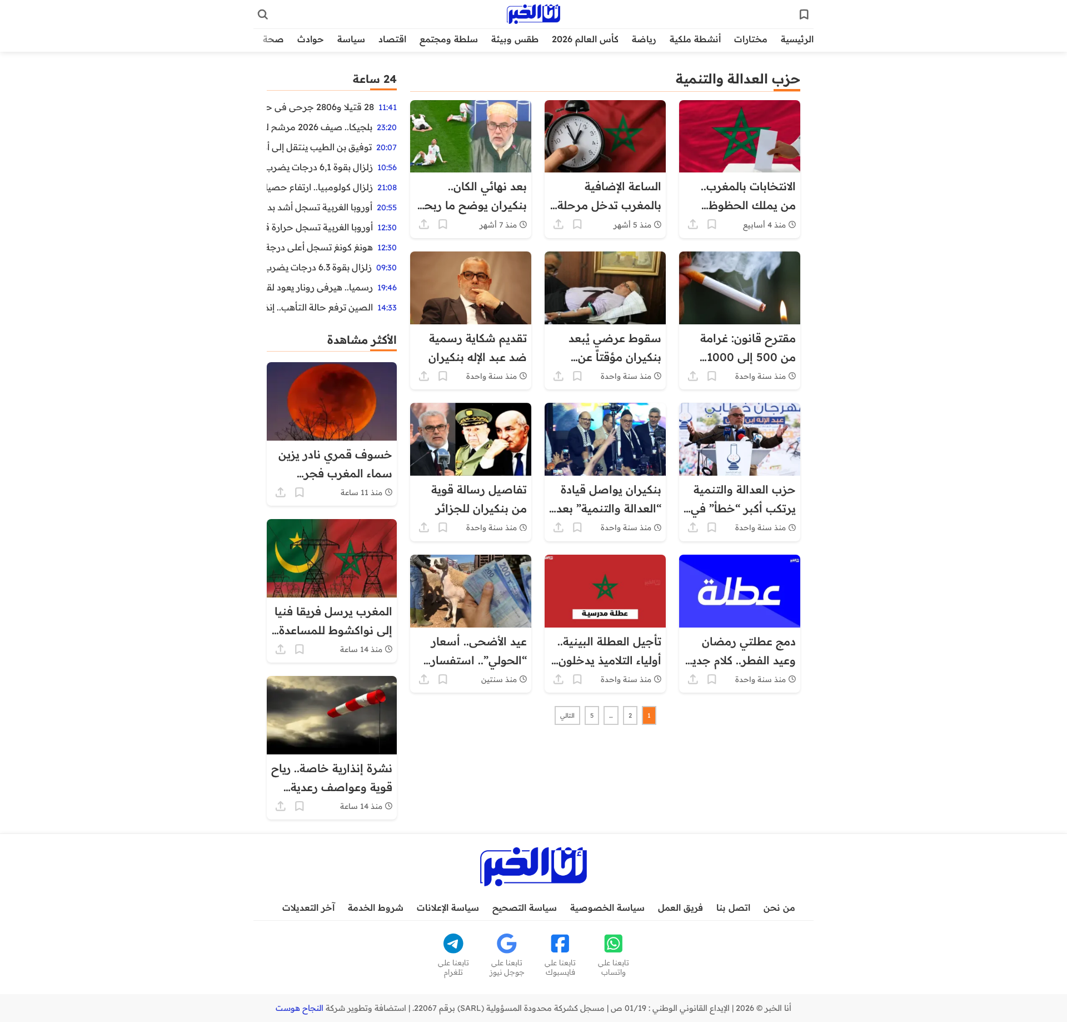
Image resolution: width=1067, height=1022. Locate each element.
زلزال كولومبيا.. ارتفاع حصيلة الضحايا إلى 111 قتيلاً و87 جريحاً (320, 186)
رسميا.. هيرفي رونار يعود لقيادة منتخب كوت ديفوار (320, 287)
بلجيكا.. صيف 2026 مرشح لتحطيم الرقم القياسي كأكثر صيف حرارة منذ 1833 (319, 126)
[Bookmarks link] (804, 14)
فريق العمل (680, 907)
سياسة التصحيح (524, 907)
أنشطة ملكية (695, 39)
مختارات (750, 39)
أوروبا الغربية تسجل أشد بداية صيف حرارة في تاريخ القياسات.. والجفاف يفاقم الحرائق (319, 207)
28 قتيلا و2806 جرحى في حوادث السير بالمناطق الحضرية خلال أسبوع (320, 106)
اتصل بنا (733, 907)
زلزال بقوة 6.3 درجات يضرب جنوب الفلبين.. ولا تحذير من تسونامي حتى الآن (319, 267)
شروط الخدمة (375, 907)
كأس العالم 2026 (585, 39)
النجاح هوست (299, 1008)
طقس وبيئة (515, 39)
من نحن (779, 907)
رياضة (644, 39)
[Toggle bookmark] (711, 224)
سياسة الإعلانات (448, 907)
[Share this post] (693, 224)
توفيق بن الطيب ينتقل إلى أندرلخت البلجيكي (319, 146)
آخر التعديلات (308, 907)
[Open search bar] (262, 14)
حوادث (310, 39)
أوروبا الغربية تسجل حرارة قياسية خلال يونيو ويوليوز (320, 227)
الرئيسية (797, 39)
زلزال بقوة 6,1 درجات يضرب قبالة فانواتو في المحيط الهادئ (320, 166)
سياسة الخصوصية (607, 907)
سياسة (351, 39)
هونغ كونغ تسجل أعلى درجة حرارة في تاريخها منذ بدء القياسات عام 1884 (320, 247)
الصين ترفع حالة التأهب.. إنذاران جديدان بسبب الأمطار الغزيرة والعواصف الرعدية (320, 307)
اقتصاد (392, 39)
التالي (567, 715)
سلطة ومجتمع (449, 39)
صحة (273, 39)
